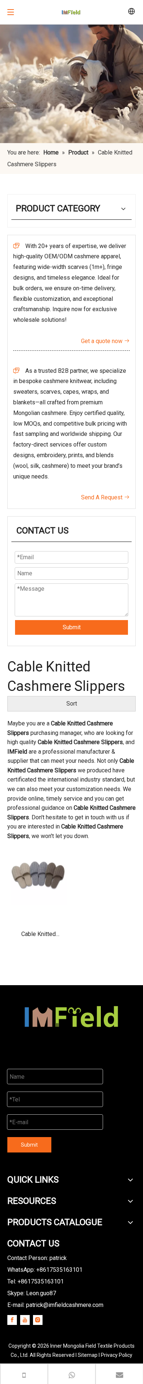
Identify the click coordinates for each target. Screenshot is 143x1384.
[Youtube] (25, 1320)
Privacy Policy (116, 1355)
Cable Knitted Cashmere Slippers (38, 936)
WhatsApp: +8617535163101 (44, 1269)
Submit (72, 627)
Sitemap (88, 1355)
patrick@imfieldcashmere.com (64, 1304)
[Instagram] (38, 1320)
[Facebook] (12, 1320)
